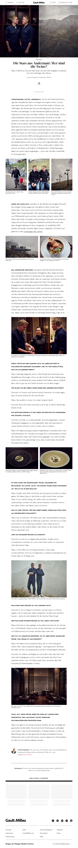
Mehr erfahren (28, 754)
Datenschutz (10, 836)
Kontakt (8, 830)
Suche (22, 2)
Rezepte (60, 830)
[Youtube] (71, 821)
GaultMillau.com (28, 833)
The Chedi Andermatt (35, 768)
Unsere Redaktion (46, 830)
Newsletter (66, 2)
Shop (58, 833)
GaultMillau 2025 (58, 768)
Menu (10, 2)
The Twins (25, 768)
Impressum (9, 833)
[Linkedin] (62, 821)
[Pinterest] (67, 821)
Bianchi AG (32, 770)
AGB (24, 830)
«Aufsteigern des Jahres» (33, 231)
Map (54, 2)
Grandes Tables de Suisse (42, 770)
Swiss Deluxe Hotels (47, 768)
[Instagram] (57, 821)
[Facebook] (53, 821)
